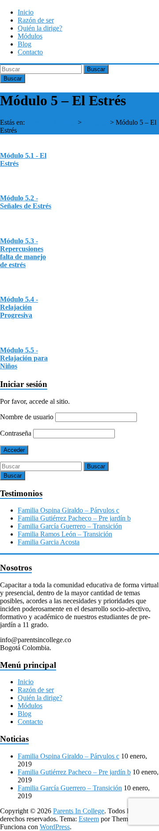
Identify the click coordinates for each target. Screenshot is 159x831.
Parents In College (50, 122)
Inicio (26, 12)
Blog (24, 44)
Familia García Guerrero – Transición (70, 526)
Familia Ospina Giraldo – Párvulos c (68, 510)
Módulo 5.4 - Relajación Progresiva (19, 307)
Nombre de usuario (26, 417)
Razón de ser (36, 20)
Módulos (30, 36)
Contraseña (15, 433)
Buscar (96, 69)
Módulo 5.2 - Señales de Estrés (25, 202)
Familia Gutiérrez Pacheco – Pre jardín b (74, 518)
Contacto (30, 52)
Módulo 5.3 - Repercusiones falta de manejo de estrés (23, 252)
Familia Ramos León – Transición (65, 534)
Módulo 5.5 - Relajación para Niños (24, 358)
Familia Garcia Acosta (49, 542)
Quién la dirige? (40, 28)
